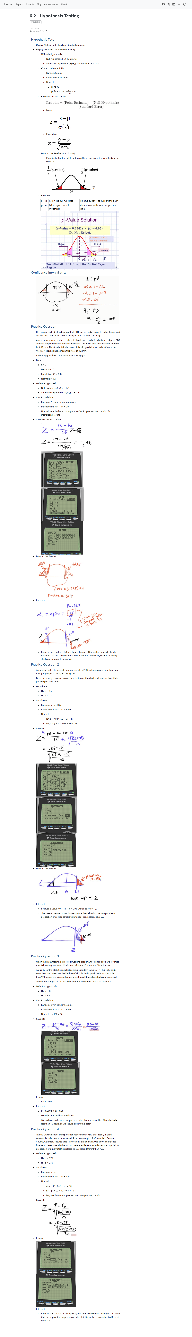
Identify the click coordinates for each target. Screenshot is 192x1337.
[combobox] (185, 4)
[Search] (185, 4)
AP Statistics (35, 22)
